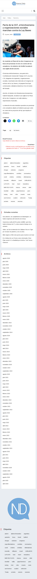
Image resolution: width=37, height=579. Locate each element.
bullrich (25, 166)
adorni (5, 163)
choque (6, 170)
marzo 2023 (6, 390)
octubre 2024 (6, 329)
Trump (30, 198)
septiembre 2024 (7, 332)
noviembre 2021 (7, 442)
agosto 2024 (6, 335)
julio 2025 (5, 300)
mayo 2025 (6, 306)
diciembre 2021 (7, 438)
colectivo (13, 170)
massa (18, 187)
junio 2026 (6, 264)
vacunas (20, 201)
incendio (6, 180)
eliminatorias (27, 177)
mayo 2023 (6, 384)
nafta (12, 191)
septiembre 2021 (7, 448)
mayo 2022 (6, 422)
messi (24, 187)
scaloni (15, 198)
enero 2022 (6, 435)
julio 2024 (5, 339)
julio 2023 (5, 377)
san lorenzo (7, 198)
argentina (25, 163)
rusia (28, 194)
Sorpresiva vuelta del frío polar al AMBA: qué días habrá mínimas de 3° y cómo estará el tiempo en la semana (17, 224)
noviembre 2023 (7, 364)
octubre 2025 (6, 290)
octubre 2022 (6, 406)
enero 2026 (6, 281)
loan (13, 184)
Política (9, 18)
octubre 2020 (6, 471)
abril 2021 (5, 464)
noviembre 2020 (7, 467)
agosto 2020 (6, 477)
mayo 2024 (6, 345)
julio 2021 (5, 454)
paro (28, 191)
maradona (26, 184)
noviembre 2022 (7, 403)
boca (12, 166)
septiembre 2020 (7, 474)
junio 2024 (6, 342)
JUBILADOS (27, 180)
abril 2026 (5, 271)
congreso (21, 170)
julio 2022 (5, 416)
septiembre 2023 (7, 371)
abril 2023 (5, 387)
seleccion (23, 198)
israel (20, 180)
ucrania (6, 201)
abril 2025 (5, 310)
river (11, 194)
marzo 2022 (6, 429)
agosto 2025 (6, 297)
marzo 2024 (6, 351)
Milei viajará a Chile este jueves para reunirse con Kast (18, 235)
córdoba (18, 177)
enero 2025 (6, 319)
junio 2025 (6, 303)
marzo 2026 (6, 274)
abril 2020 (5, 483)
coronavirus (27, 173)
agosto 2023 (6, 374)
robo (16, 194)
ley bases (16, 130)
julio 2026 (5, 261)
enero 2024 (6, 358)
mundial (6, 191)
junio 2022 (6, 419)
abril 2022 (5, 425)
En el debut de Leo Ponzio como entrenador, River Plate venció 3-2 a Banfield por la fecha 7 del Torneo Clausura (17, 240)
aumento (6, 166)
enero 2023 (6, 396)
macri (18, 184)
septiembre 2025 (7, 293)
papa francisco (20, 191)
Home (4, 18)
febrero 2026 (6, 277)
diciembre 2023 (7, 361)
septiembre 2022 (7, 409)
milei (30, 187)
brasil (18, 166)
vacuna (13, 201)
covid (5, 177)
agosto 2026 (6, 258)
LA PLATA (6, 184)
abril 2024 (5, 348)
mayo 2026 (6, 268)
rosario (23, 194)
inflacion (13, 180)
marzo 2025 (6, 313)
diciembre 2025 (7, 284)
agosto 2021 (6, 451)
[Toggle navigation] (2, 11)
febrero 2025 (6, 316)
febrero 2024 (6, 355)
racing (5, 194)
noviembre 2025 (7, 287)
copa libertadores (9, 173)
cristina (12, 177)
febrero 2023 (6, 393)
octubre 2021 (6, 445)
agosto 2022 (6, 413)
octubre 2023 (6, 367)
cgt (10, 130)
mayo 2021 (6, 461)
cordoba (19, 173)
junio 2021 (6, 458)
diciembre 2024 (7, 322)
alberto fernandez (15, 163)
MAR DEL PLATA (8, 187)
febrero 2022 (6, 432)
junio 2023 (6, 380)
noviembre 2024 (7, 326)
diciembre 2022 (7, 400)
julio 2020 (5, 480)
